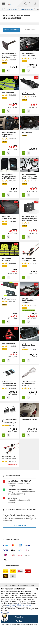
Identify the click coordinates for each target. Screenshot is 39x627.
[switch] (4, 619)
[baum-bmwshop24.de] (9, 3)
